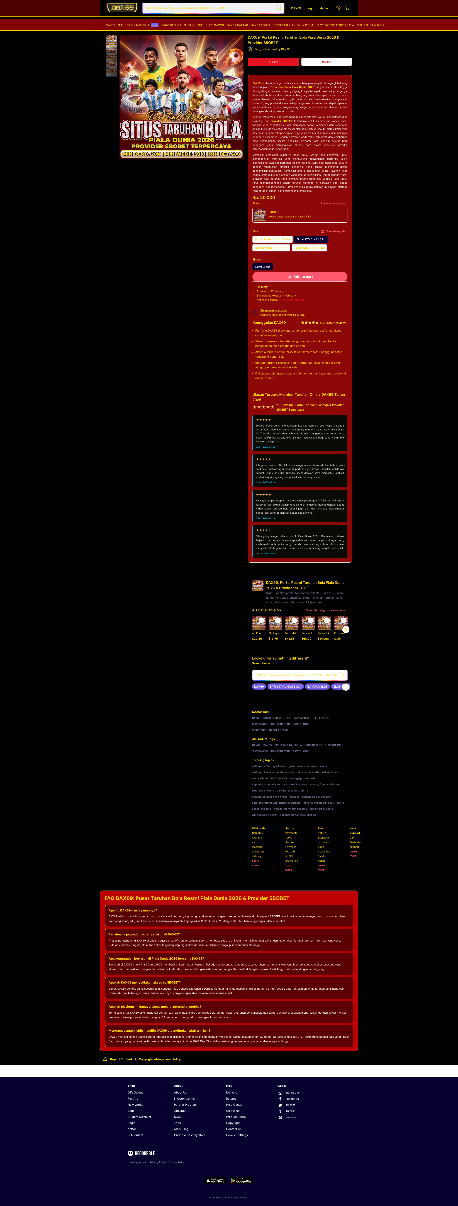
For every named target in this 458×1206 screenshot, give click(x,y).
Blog (131, 1110)
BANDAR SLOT (171, 25)
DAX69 (110, 25)
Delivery (231, 1092)
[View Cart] (347, 8)
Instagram (292, 1092)
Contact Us (234, 1129)
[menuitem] (110, 25)
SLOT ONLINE (193, 25)
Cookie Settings (237, 1135)
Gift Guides (135, 1092)
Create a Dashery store (190, 1135)
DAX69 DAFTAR (237, 25)
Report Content (121, 1059)
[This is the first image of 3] (125, 96)
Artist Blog (181, 1129)
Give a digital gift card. (292, 299)
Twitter (290, 1105)
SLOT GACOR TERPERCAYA (335, 25)
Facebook (292, 1098)
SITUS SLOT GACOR (370, 25)
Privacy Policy (158, 1162)
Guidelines (233, 1110)
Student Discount (139, 1117)
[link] (259, 686)
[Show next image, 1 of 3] (237, 96)
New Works (135, 1104)
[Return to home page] (122, 8)
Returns (231, 1098)
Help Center (234, 1104)
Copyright (233, 1123)
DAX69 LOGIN (260, 25)
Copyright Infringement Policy (160, 1059)
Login (131, 1123)
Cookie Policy (177, 1162)
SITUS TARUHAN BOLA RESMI (293, 25)
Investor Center (184, 1098)
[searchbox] (299, 675)
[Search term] (279, 8)
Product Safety (236, 1117)
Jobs (177, 1123)
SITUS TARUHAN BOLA (137, 25)
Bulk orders (135, 1135)
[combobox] (213, 8)
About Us (180, 1092)
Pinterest (292, 1117)
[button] (111, 40)
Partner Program (185, 1104)
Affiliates (180, 1110)
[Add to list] (261, 620)
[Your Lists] (338, 8)
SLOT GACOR (215, 25)
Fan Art (133, 1098)
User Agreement (137, 1162)
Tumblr (290, 1111)
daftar (132, 1129)
